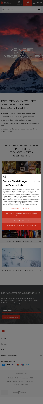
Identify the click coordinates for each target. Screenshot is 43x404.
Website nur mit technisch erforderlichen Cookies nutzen (21, 215)
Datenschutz (25, 208)
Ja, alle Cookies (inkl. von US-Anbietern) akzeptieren (21, 227)
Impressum (15, 208)
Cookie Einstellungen (21, 221)
